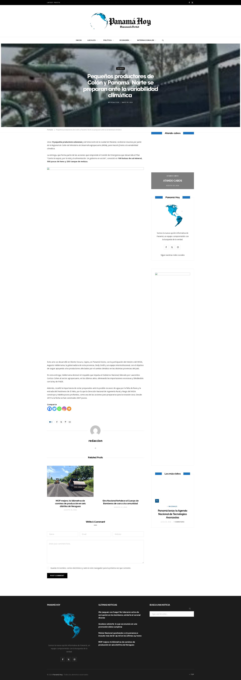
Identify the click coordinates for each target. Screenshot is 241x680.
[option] (172, 164)
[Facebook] (35, 147)
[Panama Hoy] (120, 21)
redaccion (115, 102)
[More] (69, 409)
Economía (124, 40)
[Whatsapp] (59, 409)
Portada (50, 130)
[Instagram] (64, 409)
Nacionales (173, 506)
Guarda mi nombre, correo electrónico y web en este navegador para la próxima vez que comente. (90, 568)
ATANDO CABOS (173, 176)
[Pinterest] (35, 160)
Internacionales (145, 40)
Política (107, 40)
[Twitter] (35, 153)
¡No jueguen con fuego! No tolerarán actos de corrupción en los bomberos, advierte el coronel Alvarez (119, 615)
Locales (91, 40)
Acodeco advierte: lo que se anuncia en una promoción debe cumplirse (94, 2)
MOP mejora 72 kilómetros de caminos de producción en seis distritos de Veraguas (70, 503)
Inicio (79, 40)
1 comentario (179, 522)
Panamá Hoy (58, 674)
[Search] (162, 40)
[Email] (35, 166)
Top (192, 674)
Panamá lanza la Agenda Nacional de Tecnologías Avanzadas (172, 514)
